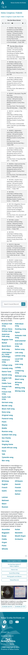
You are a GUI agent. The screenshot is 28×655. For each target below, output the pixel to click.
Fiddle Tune (6, 383)
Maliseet (5, 500)
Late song (19, 352)
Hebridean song (19, 325)
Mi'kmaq (5, 481)
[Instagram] (11, 622)
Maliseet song (20, 376)
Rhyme (4, 425)
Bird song (6, 349)
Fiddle (4, 539)
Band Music (6, 346)
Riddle (4, 428)
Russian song (7, 431)
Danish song (7, 375)
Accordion (6, 529)
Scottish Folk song (9, 435)
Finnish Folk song (6, 387)
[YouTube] (17, 622)
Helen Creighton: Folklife (14, 561)
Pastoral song (7, 418)
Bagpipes (5, 533)
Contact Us (5, 632)
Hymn (17, 332)
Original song (7, 415)
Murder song (7, 405)
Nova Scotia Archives (18, 3)
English (5, 484)
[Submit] (23, 304)
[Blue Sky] (3, 627)
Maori (4, 503)
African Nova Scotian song (7, 330)
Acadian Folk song (7, 325)
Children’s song (6, 361)
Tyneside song (7, 457)
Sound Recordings (14, 573)
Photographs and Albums (14, 576)
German (18, 491)
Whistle (5, 549)
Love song (19, 364)
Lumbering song (19, 372)
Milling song (20, 388)
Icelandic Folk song (20, 336)
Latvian (5, 497)
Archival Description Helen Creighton (14, 565)
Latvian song (20, 356)
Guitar (17, 529)
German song (7, 402)
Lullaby (18, 367)
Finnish (18, 487)
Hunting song (20, 329)
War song (5, 460)
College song (7, 365)
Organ (4, 542)
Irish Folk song (18, 345)
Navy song (6, 412)
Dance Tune (6, 371)
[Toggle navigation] (4, 7)
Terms (12, 644)
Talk (3, 454)
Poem (4, 422)
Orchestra (19, 539)
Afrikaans (19, 481)
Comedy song (7, 368)
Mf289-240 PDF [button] (7, 606)
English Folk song (6, 379)
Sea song (5, 441)
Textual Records (14, 580)
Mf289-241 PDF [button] (20, 606)
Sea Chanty (6, 438)
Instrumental (20, 341)
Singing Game (7, 444)
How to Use (14, 569)
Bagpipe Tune (7, 339)
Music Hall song (8, 409)
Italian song (20, 349)
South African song (9, 447)
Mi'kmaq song (18, 383)
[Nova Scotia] (8, 640)
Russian (5, 507)
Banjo (4, 536)
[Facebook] (5, 622)
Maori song (19, 379)
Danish (18, 484)
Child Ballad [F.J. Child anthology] (7, 354)
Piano (4, 545)
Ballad (4, 343)
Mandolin (19, 533)
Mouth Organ (20, 536)
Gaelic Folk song (6, 398)
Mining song (20, 391)
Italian (17, 494)
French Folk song (6, 393)
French (4, 487)
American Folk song (6, 335)
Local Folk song (19, 360)
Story (4, 451)
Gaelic (4, 491)
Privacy (3, 644)
